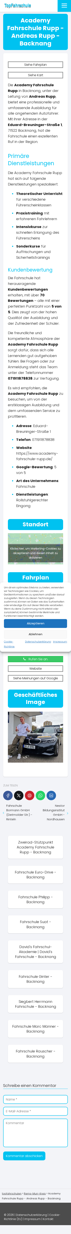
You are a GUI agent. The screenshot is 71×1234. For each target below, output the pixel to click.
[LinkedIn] (51, 795)
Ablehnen (35, 634)
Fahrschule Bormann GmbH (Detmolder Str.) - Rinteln (19, 812)
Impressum (60, 641)
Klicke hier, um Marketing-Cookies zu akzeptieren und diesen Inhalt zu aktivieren (35, 552)
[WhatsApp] (40, 795)
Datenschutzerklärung (38, 641)
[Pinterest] (29, 795)
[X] (18, 795)
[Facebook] (8, 795)
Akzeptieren (35, 623)
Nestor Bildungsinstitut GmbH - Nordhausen (54, 812)
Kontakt (48, 1219)
